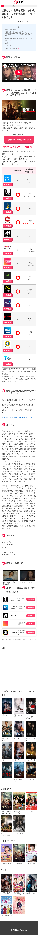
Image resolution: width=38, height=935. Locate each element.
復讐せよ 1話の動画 (26, 582)
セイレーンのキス (30, 739)
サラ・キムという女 (18, 716)
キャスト (8, 46)
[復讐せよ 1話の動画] (27, 575)
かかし (4, 760)
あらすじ (8, 43)
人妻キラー (17, 760)
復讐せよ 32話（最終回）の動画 (9, 583)
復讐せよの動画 (10, 29)
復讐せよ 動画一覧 (11, 48)
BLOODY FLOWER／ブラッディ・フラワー (31, 717)
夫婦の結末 (5, 715)
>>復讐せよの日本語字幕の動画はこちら (17, 417)
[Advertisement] (19, 668)
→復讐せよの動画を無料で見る (19, 139)
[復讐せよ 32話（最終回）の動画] (10, 575)
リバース (16, 738)
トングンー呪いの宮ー (18, 780)
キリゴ (4, 779)
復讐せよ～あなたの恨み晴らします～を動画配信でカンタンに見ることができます (18, 34)
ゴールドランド (30, 760)
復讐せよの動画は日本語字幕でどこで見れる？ (18, 39)
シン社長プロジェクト (30, 780)
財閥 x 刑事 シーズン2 (7, 739)
